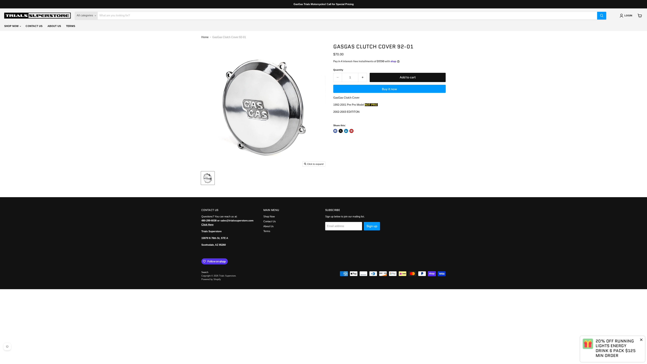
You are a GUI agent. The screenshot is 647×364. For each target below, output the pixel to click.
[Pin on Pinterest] (351, 131)
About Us (54, 26)
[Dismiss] (641, 340)
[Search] (601, 16)
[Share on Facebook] (335, 131)
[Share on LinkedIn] (346, 131)
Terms (70, 26)
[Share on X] (341, 131)
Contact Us (34, 26)
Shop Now (11, 26)
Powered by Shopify (211, 279)
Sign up (371, 226)
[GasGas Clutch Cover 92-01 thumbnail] (207, 178)
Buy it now (389, 89)
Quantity (338, 69)
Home (205, 37)
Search (204, 272)
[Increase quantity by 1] (362, 77)
